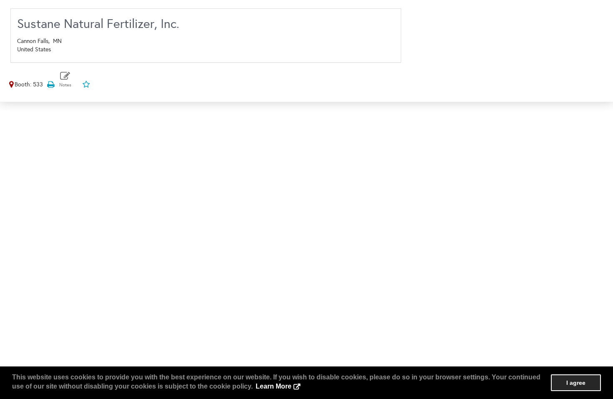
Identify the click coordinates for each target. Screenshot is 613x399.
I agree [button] (575, 382)
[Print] (50, 84)
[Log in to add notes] (65, 79)
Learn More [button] (273, 386)
